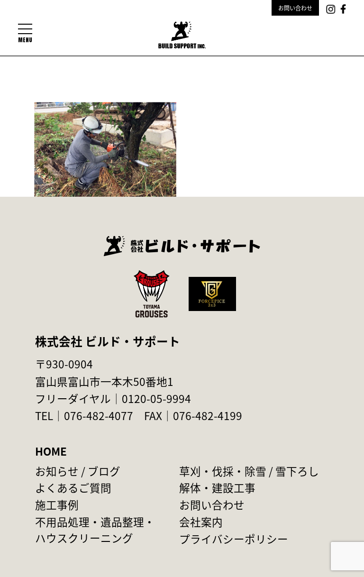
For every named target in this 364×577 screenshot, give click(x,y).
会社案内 (201, 521)
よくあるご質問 (73, 487)
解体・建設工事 (217, 487)
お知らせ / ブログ (77, 470)
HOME (51, 450)
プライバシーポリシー (233, 538)
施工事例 (57, 504)
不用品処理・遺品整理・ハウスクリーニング (95, 529)
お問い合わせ (295, 8)
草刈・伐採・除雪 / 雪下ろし (249, 470)
